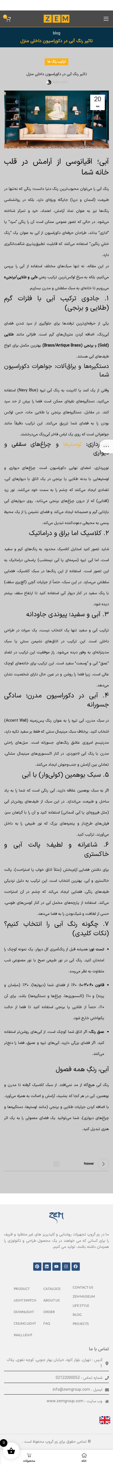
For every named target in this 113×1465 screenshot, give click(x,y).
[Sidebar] (106, 446)
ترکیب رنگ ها (56, 61)
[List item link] (86, 1288)
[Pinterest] (37, 1266)
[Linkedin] (47, 1266)
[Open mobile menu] (106, 18)
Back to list (56, 1163)
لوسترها (72, 444)
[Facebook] (76, 1266)
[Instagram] (66, 1266)
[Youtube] (56, 1266)
